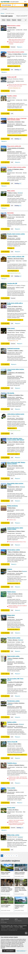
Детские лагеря (19, 573)
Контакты (15, 925)
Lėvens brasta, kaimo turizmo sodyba (15, 370)
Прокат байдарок (11, 288)
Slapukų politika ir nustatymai (7, 926)
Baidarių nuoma (11, 428)
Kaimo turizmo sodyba (13, 454)
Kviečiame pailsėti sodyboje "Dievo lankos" (19, 907)
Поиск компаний (5, 919)
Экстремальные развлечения (13, 239)
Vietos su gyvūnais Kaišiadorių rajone (20, 873)
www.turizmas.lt (15, 928)
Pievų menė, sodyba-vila (14, 146)
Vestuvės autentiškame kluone (15, 110)
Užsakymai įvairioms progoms (14, 320)
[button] (25, 20)
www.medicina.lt (4, 930)
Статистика (16, 926)
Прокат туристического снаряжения (15, 419)
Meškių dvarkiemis (12, 505)
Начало (2, 920)
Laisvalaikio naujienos (10, 861)
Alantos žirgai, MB (12, 741)
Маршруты (19, 47)
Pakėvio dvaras (11, 591)
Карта (16, 919)
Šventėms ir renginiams (13, 66)
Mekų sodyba (11, 190)
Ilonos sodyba (11, 788)
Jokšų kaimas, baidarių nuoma (15, 414)
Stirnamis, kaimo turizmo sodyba (16, 167)
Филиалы (24, 54)
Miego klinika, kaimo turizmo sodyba (15, 484)
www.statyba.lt (22, 928)
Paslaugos (10, 248)
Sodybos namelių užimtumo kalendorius (17, 754)
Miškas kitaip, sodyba (13, 835)
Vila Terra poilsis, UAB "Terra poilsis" (15, 679)
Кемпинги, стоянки (20, 81)
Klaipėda (14, 20)
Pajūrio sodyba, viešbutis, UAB (15, 256)
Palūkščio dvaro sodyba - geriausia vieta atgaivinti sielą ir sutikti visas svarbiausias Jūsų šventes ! (18, 778)
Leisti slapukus (10, 950)
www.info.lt (3, 928)
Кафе (22, 642)
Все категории (4, 922)
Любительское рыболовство (13, 354)
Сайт (12, 69)
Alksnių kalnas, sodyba (13, 550)
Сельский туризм (14, 1)
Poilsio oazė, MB (11, 77)
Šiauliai (19, 20)
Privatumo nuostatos (22, 925)
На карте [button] (5, 9)
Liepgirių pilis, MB (12, 283)
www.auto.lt (8, 928)
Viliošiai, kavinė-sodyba (13, 638)
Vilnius (3, 20)
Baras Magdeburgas (12, 270)
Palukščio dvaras (12, 763)
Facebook (13, 47)
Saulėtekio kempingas (13, 348)
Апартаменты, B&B (20, 216)
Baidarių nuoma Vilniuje (13, 583)
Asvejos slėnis (11, 807)
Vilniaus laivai (11, 615)
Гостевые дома (19, 29)
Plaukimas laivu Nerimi (13, 629)
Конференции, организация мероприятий (16, 555)
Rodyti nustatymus (21, 950)
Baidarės (9, 569)
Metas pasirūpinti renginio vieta (5, 873)
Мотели (17, 332)
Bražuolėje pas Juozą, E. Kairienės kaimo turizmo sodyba (16, 119)
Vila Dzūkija (10, 213)
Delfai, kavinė (11, 328)
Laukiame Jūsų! (12, 519)
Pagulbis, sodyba (12, 95)
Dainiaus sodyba (11, 722)
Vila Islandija (10, 393)
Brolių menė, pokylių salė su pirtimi (15, 303)
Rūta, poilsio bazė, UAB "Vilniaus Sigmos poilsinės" (16, 463)
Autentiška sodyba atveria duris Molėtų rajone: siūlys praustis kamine (20, 889)
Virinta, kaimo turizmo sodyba (15, 52)
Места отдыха (19, 56)
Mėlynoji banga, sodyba (13, 25)
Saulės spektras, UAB (8, 925)
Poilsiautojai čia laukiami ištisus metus (17, 541)
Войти (21, 926)
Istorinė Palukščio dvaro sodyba (5, 906)
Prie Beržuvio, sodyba (13, 701)
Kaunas (8, 20)
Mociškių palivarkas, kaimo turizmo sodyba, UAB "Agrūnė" (15, 439)
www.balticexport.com (13, 930)
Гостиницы (18, 238)
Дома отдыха (19, 260)
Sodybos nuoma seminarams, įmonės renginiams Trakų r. (17, 135)
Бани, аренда (22, 152)
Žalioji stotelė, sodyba (13, 656)
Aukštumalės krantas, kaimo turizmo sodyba (15, 528)
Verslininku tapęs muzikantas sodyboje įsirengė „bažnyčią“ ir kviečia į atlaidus (6, 889)
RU (25, 1)
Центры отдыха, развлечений (20, 840)
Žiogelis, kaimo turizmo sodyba (16, 234)
